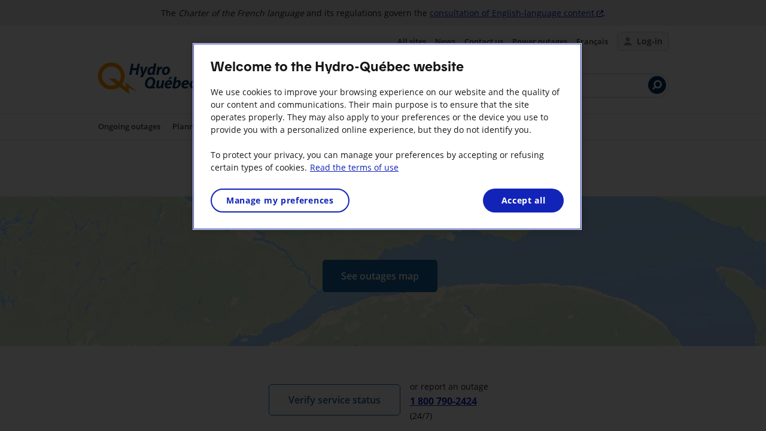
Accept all (523, 200)
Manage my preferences (280, 200)
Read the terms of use (354, 167)
